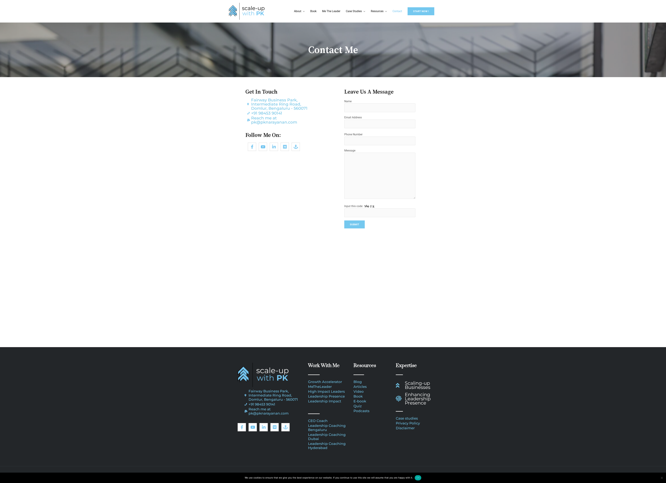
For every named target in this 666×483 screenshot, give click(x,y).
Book (313, 11)
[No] (661, 478)
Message (349, 150)
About (297, 11)
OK (418, 477)
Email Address (353, 117)
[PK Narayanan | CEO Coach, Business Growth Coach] (246, 11)
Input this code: (354, 206)
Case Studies (354, 11)
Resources (377, 11)
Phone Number (353, 134)
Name (348, 101)
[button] (421, 11)
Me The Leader (331, 11)
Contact (397, 11)
